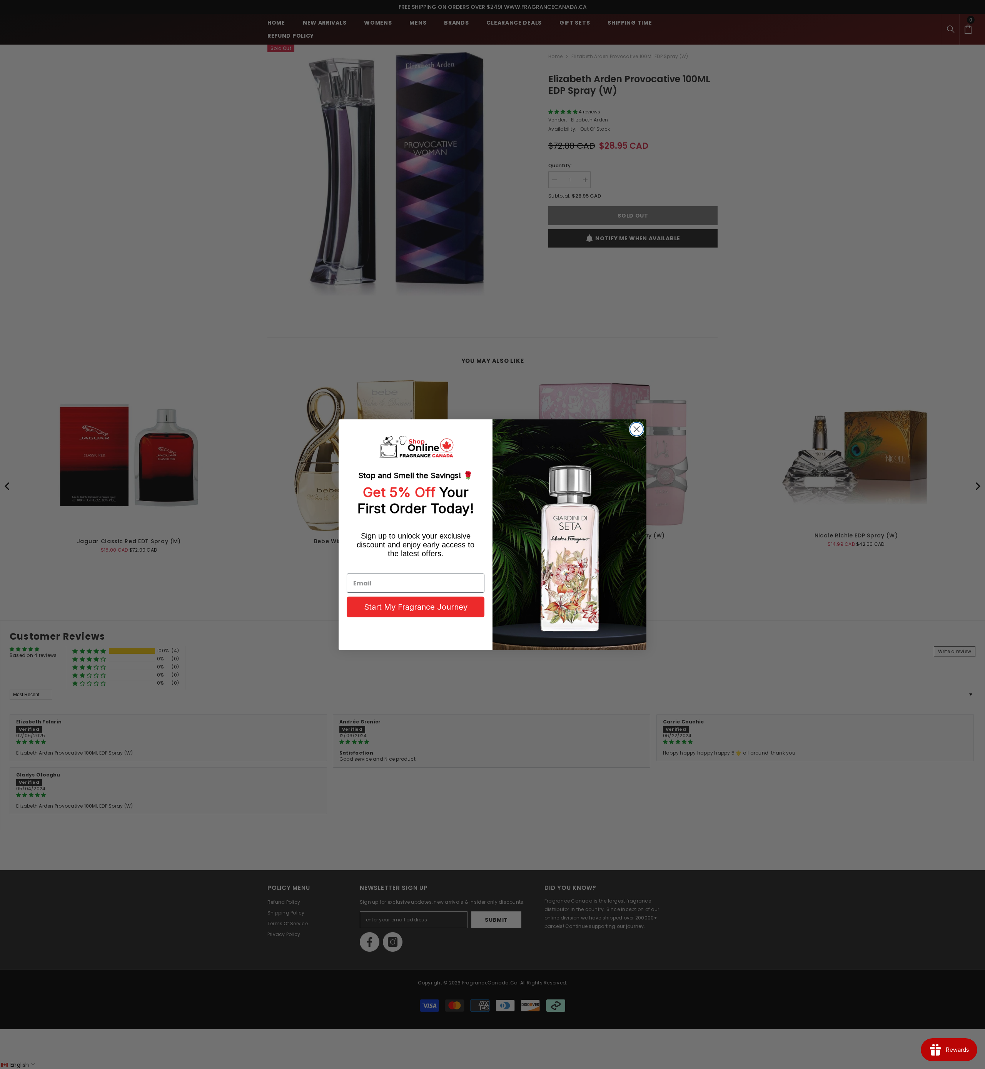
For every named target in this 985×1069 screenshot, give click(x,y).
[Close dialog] (636, 429)
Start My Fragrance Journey (415, 607)
